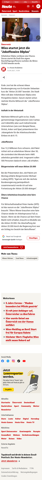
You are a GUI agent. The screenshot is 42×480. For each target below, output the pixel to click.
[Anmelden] (33, 6)
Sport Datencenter (9, 431)
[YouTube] (24, 361)
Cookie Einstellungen (9, 476)
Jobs (25, 2)
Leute (10, 419)
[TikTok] (18, 361)
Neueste (35, 11)
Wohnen (16, 435)
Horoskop (35, 419)
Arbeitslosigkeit (32, 258)
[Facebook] (2, 361)
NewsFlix (35, 2)
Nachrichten (6, 406)
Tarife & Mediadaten (19, 468)
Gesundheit (6, 435)
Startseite (4, 15)
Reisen (11, 439)
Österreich (6, 11)
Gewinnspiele (25, 431)
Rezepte (36, 431)
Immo (16, 2)
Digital (26, 419)
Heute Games (7, 422)
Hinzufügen (33, 238)
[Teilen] (3, 77)
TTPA (32, 468)
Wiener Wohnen (7, 258)
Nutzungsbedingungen (29, 472)
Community (26, 406)
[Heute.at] (7, 6)
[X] (8, 361)
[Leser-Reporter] (28, 6)
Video (19, 439)
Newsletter (6, 410)
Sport (15, 11)
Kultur (18, 419)
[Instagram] (13, 361)
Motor (3, 439)
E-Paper (7, 2)
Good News (20, 258)
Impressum (5, 468)
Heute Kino (19, 422)
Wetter (36, 406)
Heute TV (30, 422)
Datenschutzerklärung (9, 472)
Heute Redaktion (16, 68)
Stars (3, 419)
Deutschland (29, 402)
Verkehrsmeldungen (30, 435)
